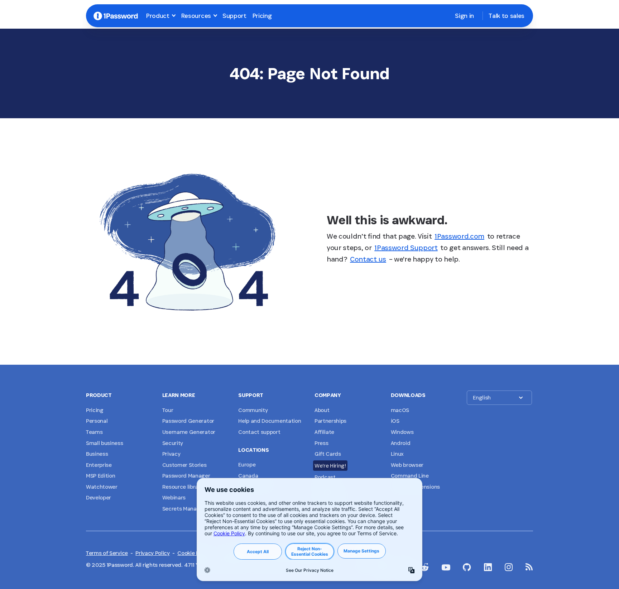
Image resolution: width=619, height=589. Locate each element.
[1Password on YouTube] (446, 567)
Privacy (171, 454)
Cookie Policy (194, 553)
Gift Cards (328, 454)
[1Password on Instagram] (509, 567)
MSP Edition (100, 475)
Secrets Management (189, 508)
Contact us (368, 259)
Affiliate (324, 432)
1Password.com (459, 236)
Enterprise (99, 465)
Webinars (174, 497)
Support (234, 15)
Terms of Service (107, 553)
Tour (167, 410)
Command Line (410, 475)
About (322, 410)
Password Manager (186, 475)
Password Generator (188, 421)
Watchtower (101, 486)
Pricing (262, 15)
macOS (400, 410)
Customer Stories (184, 465)
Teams (94, 432)
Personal (96, 421)
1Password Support (406, 247)
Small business (104, 443)
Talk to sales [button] (506, 15)
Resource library (182, 486)
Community (253, 410)
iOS (395, 421)
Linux (397, 454)
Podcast (325, 477)
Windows (402, 432)
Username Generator (188, 432)
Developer (98, 497)
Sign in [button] (464, 15)
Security (172, 443)
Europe (246, 464)
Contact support (259, 432)
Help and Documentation (269, 421)
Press (321, 443)
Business (97, 454)
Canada (248, 475)
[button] (499, 398)
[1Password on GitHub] (467, 567)
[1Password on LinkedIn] (488, 567)
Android (401, 443)
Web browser (407, 465)
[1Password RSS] (529, 566)
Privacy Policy (152, 553)
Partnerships (330, 421)
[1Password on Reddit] (424, 567)
